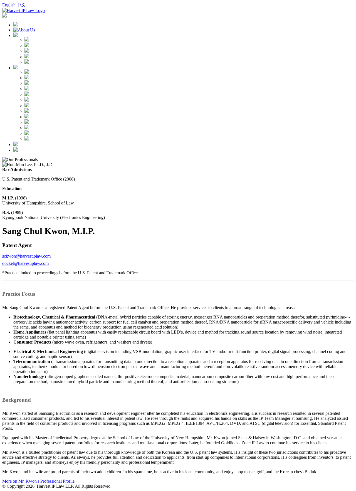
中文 (21, 5)
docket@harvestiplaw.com (25, 263)
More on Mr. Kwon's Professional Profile (38, 481)
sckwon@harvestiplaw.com (26, 256)
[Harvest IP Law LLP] (23, 10)
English (9, 5)
